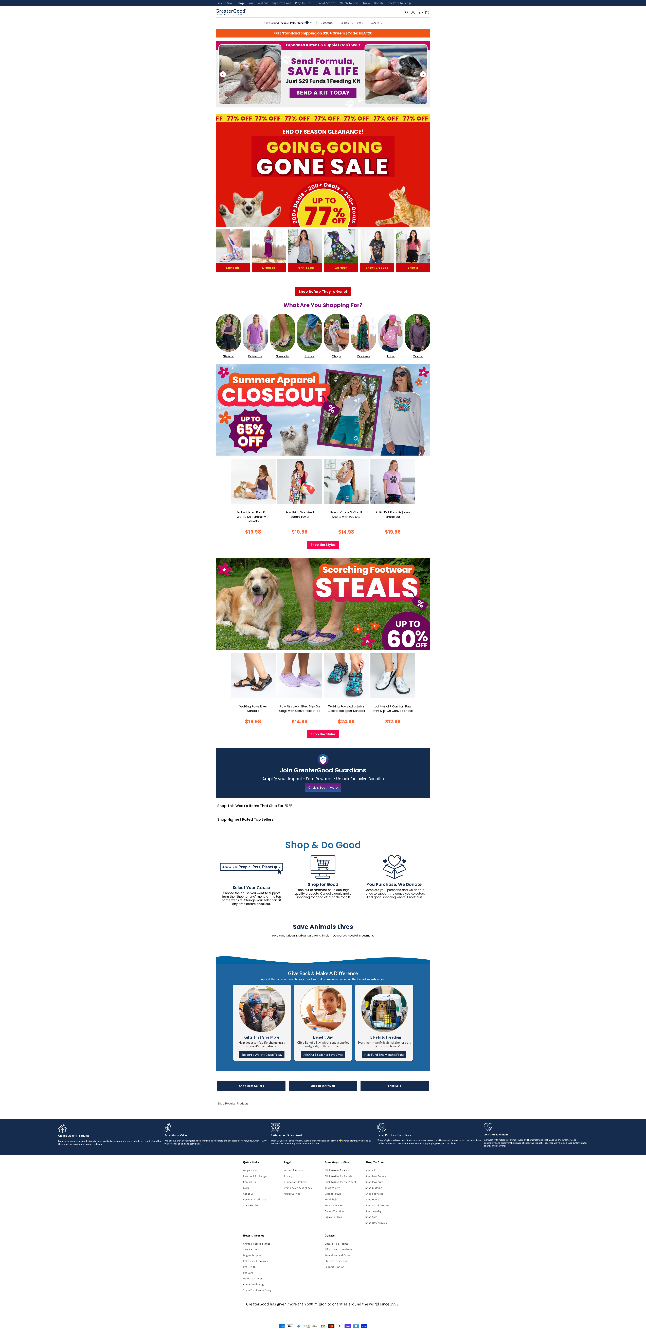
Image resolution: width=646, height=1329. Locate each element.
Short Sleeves (377, 268)
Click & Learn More (323, 787)
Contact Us (249, 1182)
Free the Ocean (334, 1205)
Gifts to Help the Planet (338, 1249)
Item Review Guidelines (298, 1187)
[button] (407, 12)
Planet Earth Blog (253, 1284)
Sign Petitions (281, 3)
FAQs (246, 1187)
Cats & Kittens (251, 1249)
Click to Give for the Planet (340, 1182)
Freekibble (331, 1199)
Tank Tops (305, 268)
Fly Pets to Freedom (336, 1261)
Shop (240, 3)
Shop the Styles (323, 544)
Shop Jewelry (373, 1211)
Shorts (413, 268)
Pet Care (248, 1272)
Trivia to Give (332, 1187)
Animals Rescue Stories (256, 1243)
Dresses (269, 268)
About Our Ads (292, 1193)
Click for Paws (333, 1193)
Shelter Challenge (400, 3)
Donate (379, 3)
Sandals (233, 268)
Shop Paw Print (374, 1182)
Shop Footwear (374, 1193)
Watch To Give (349, 3)
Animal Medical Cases (337, 1255)
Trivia (366, 3)
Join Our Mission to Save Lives (323, 1054)
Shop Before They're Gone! (323, 291)
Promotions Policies (296, 1182)
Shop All (370, 1170)
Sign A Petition (333, 1217)
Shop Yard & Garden (377, 1205)
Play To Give (303, 3)
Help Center (250, 1170)
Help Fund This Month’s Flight (384, 1054)
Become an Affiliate (254, 1199)
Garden (341, 268)
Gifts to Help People (336, 1243)
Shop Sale (394, 1086)
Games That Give (334, 1211)
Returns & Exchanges (255, 1176)
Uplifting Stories (252, 1278)
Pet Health (249, 1266)
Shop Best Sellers (251, 1086)
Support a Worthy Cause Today (262, 1054)
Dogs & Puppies (252, 1255)
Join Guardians (258, 3)
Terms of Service (293, 1170)
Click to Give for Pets (337, 1170)
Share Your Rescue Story (257, 1290)
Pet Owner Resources (255, 1261)
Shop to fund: (284, 23)
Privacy (288, 1176)
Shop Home (372, 1199)
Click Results (250, 1205)
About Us (248, 1193)
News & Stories (325, 3)
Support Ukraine (334, 1266)
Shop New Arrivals (323, 1086)
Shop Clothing (373, 1187)
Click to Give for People (338, 1176)
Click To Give (224, 3)
